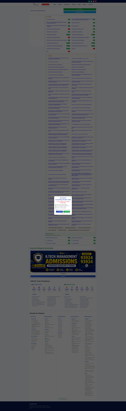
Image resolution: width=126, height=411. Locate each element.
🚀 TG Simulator (59, 211)
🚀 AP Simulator (66, 211)
